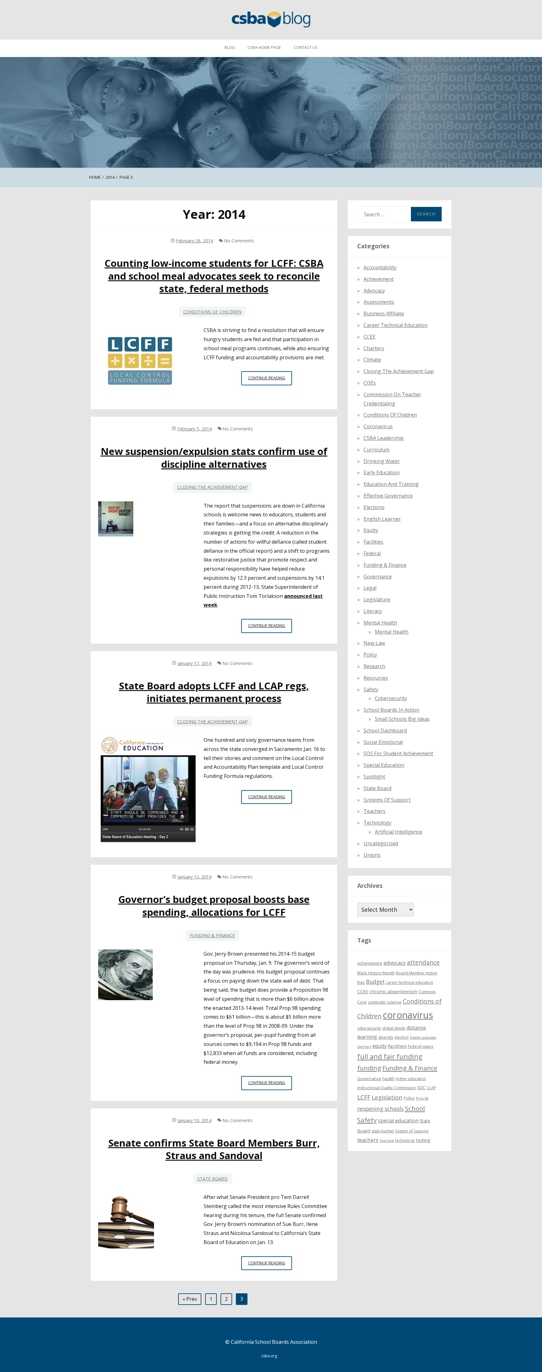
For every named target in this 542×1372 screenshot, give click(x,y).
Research (374, 665)
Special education (384, 765)
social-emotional (383, 741)
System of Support (411, 1130)
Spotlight (374, 776)
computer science (384, 1002)
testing (423, 1140)
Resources (376, 677)
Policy (370, 654)
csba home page (264, 47)
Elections (374, 507)
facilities (373, 541)
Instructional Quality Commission (386, 1087)
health (388, 1078)
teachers (367, 1139)
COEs (370, 382)
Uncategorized (381, 843)
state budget (382, 1130)
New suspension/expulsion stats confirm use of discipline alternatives (214, 457)
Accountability (380, 267)
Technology (377, 822)
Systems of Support (387, 799)
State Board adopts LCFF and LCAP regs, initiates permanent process (214, 692)
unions (372, 854)
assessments (379, 301)
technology (405, 1140)
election (402, 1037)
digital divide (393, 1028)
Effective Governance (388, 495)
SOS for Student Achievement (398, 753)
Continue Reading (270, 380)
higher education (411, 1078)
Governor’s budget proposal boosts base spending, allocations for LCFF (214, 905)
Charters (374, 348)
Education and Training (391, 484)
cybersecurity (391, 698)
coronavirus (408, 1015)
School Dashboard (385, 730)
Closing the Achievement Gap (212, 487)
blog (230, 47)
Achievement (379, 278)
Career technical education (396, 325)
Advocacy (374, 290)
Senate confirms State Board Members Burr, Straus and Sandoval (214, 1149)
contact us (306, 47)
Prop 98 (422, 1098)
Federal (372, 553)
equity (371, 530)
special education (398, 1120)
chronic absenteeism (393, 991)
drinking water (382, 460)
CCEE (369, 336)
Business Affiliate (384, 313)
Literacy (373, 610)
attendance (423, 962)
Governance (378, 576)
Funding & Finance (212, 935)
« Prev (190, 1298)
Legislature (377, 599)
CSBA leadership (384, 437)
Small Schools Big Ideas (402, 718)
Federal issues (420, 1046)
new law (374, 643)
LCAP (431, 1087)
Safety (371, 689)
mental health (380, 622)
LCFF (363, 1097)
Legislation (387, 1097)
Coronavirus (378, 426)
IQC (421, 1087)
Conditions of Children (212, 312)
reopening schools (380, 1108)
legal (370, 587)
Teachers (374, 811)
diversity (385, 1037)
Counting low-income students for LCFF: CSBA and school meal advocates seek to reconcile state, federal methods (213, 275)
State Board (212, 1179)
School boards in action (391, 709)
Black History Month (376, 972)
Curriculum (377, 449)
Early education (382, 472)
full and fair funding (389, 1056)
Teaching (387, 1140)
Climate (372, 359)
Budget (375, 981)
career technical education (409, 982)
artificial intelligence (398, 831)
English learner (382, 518)
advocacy (394, 962)
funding (369, 1067)
